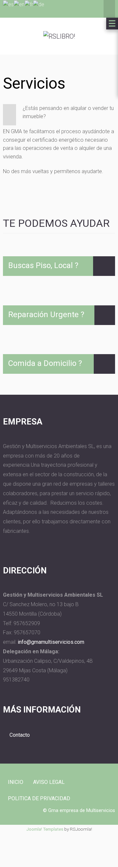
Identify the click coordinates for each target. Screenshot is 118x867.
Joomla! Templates (44, 829)
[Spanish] (8, 4)
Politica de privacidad (39, 798)
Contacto (20, 735)
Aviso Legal (49, 782)
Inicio (15, 782)
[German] (38, 4)
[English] (19, 4)
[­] (104, 266)
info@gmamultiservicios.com (51, 642)
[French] (29, 4)
